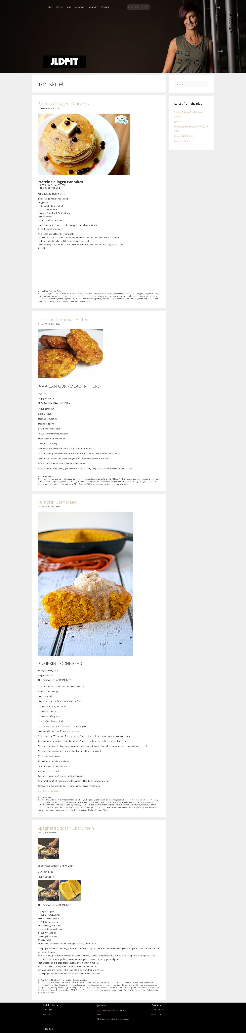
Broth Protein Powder (75, 293)
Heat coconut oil (86, 296)
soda (131, 807)
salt (145, 299)
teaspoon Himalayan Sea (76, 810)
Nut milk (98, 805)
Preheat (125, 805)
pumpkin (144, 805)
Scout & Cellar (157, 1009)
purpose (72, 807)
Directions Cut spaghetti (68, 985)
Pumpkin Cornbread (57, 502)
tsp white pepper (111, 990)
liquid (136, 296)
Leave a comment (47, 992)
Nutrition (52, 291)
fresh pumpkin (135, 802)
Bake (81, 800)
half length (107, 985)
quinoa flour (88, 807)
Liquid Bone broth (146, 296)
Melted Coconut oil (49, 299)
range (140, 299)
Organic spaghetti (72, 987)
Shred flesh (112, 987)
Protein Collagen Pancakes (63, 103)
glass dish (94, 985)
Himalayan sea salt (101, 296)
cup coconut (82, 802)
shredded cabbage (125, 987)
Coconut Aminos (124, 982)
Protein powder (131, 299)
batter (46, 293)
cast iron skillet (91, 293)
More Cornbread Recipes (49, 791)
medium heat (116, 481)
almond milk (45, 800)
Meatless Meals (57, 980)
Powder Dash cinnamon (84, 299)
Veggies (83, 980)
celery (106, 982)
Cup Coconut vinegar (96, 802)
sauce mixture (95, 987)
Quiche (178, 121)
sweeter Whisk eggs (46, 301)
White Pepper (141, 990)
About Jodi (47, 1009)
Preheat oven (135, 805)
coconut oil (130, 293)
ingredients (114, 296)
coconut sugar (91, 479)
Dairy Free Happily (151, 293)
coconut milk (130, 800)
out (120, 805)
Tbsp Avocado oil (63, 990)
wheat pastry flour (94, 810)
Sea (149, 299)
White (88, 301)
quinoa (79, 807)
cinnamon (102, 293)
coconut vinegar (44, 802)
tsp (56, 301)
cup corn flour (138, 479)
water (77, 301)
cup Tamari (49, 985)
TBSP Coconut (80, 484)
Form (40, 296)
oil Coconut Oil (128, 481)
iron (121, 296)
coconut (110, 293)
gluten (61, 296)
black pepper (65, 982)
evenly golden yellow (57, 481)
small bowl (142, 987)
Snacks (50, 476)
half (101, 985)
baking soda (89, 800)
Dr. (113, 802)
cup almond (56, 802)
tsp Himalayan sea (66, 301)
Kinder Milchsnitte (184, 136)
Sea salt (154, 299)
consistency (103, 479)
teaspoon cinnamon (57, 810)
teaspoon (144, 807)
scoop (104, 987)
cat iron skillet (97, 982)
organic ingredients (66, 299)
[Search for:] (192, 84)
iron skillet (128, 296)
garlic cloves (84, 985)
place (154, 481)
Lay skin (144, 985)
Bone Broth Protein (58, 293)
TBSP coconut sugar (95, 484)
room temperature (45, 484)
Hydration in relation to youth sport (113, 1019)
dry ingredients (121, 802)
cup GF (148, 479)
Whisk (82, 301)
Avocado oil (49, 479)
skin (136, 987)
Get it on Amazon (159, 1014)
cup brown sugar (69, 802)
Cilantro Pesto (182, 141)
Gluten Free (70, 296)
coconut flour (119, 293)
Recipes (60, 291)
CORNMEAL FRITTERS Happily (120, 479)
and (42, 293)
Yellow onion (152, 990)
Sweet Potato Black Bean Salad (110, 1010)
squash (151, 987)
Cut (56, 985)
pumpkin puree (61, 807)
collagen (139, 293)
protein (98, 299)
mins (150, 985)
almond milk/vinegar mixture (62, 800)
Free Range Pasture (51, 296)
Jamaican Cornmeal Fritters (64, 319)
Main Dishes (45, 980)
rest (95, 807)
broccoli (74, 982)
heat (77, 296)
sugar (71, 484)
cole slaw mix (149, 982)
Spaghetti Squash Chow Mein (66, 828)
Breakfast (44, 291)
